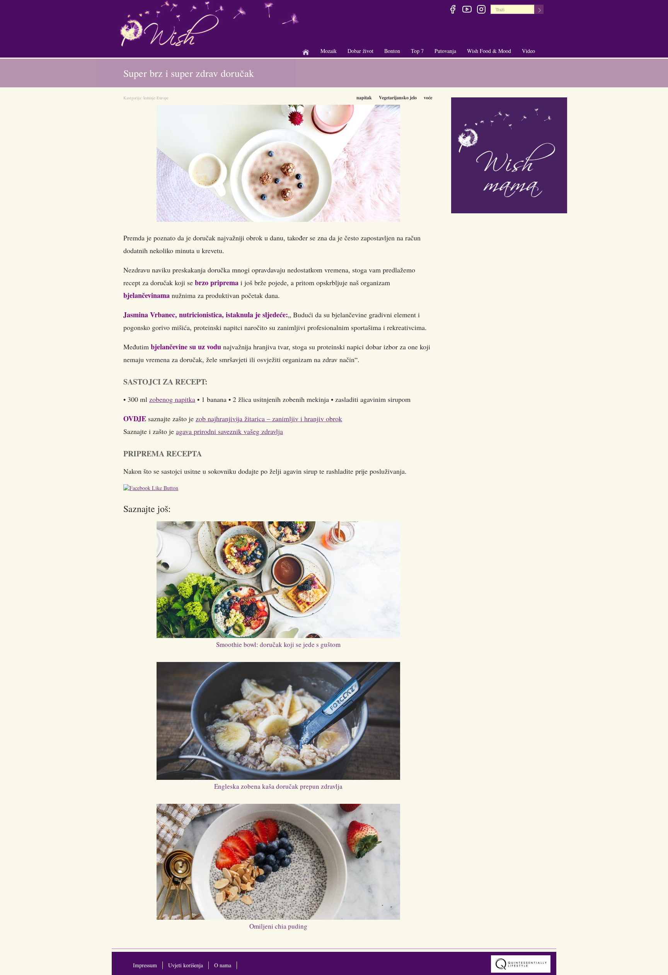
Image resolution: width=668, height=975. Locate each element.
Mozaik (328, 51)
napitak (364, 97)
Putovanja (445, 51)
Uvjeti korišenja (185, 965)
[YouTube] (467, 10)
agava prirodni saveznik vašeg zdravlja (229, 431)
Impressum (145, 965)
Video (528, 50)
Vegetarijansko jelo (398, 97)
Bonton (392, 51)
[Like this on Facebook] (152, 489)
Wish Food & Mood (489, 51)
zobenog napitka (172, 399)
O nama (222, 965)
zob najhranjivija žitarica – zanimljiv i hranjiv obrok (269, 418)
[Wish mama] (509, 154)
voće (428, 97)
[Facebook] (452, 10)
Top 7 (417, 50)
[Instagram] (481, 10)
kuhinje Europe (156, 97)
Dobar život (360, 51)
